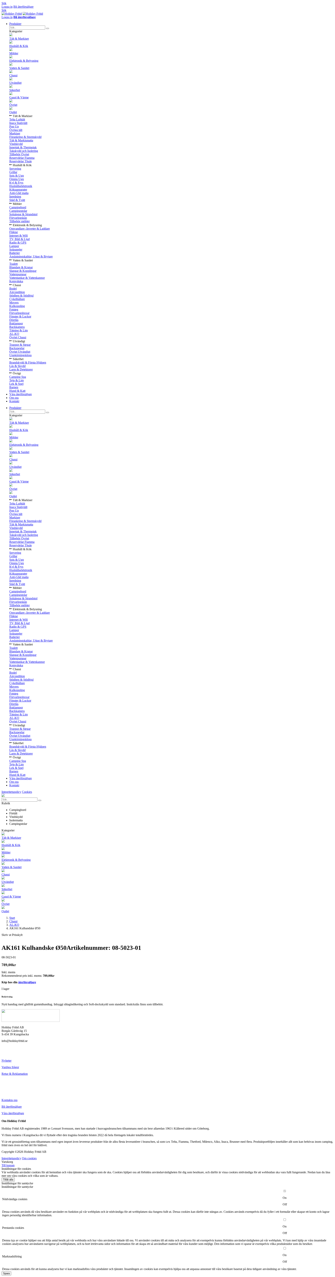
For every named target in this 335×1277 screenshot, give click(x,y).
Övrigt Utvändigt (19, 351)
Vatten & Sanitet (19, 68)
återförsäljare (27, 982)
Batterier (14, 253)
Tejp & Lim (16, 380)
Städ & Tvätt (17, 200)
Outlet (13, 112)
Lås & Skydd (17, 366)
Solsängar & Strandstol (23, 214)
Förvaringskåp (18, 217)
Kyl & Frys (16, 182)
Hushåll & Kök (18, 46)
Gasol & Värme (19, 97)
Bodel (13, 288)
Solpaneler (15, 249)
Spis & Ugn (16, 175)
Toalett (13, 263)
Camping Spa (17, 376)
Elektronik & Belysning (23, 60)
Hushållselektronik (20, 186)
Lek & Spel (16, 383)
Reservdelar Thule (20, 161)
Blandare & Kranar (21, 267)
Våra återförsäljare (20, 394)
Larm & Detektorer (21, 369)
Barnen (13, 387)
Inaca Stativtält (18, 123)
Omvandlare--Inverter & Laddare (29, 228)
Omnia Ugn (16, 179)
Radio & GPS (17, 242)
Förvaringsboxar (19, 313)
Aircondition (17, 292)
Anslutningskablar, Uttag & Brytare (31, 256)
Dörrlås (13, 320)
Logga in (7, 6)
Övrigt (13, 104)
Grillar (13, 172)
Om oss (14, 397)
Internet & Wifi (18, 235)
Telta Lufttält (17, 119)
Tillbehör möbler (19, 221)
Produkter (15, 23)
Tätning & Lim (18, 330)
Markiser (14, 133)
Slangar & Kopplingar (22, 270)
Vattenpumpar (17, 274)
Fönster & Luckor (20, 316)
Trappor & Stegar (20, 344)
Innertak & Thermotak (23, 147)
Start (12, 917)
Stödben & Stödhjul (21, 295)
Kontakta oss (9, 1100)
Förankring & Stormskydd (25, 137)
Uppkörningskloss (20, 355)
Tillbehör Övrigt (19, 154)
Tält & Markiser (19, 38)
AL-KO (14, 334)
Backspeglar (16, 348)
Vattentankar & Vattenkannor (27, 277)
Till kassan (8, 1165)
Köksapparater (18, 189)
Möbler (13, 53)
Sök (4, 3)
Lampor (14, 246)
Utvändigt (15, 82)
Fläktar (13, 232)
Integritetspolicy (11, 791)
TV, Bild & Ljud (19, 239)
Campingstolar (18, 210)
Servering (15, 168)
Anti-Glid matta (18, 193)
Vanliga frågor (10, 1067)
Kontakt (14, 401)
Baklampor (16, 323)
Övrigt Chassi (17, 337)
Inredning (15, 196)
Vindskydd (16, 144)
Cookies (27, 791)
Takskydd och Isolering (23, 150)
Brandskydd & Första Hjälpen (27, 362)
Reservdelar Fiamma (22, 157)
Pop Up (14, 126)
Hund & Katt (17, 390)
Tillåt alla (8, 1179)
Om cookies (29, 1158)
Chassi (13, 75)
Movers (14, 302)
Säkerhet (14, 90)
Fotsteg (13, 309)
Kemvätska (16, 281)
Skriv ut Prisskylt (12, 934)
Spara (6, 1273)
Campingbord (17, 207)
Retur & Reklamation (15, 1073)
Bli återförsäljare (23, 6)
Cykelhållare (17, 299)
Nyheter (6, 1060)
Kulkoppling (17, 306)
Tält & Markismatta (21, 140)
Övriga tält (15, 130)
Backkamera (17, 327)
